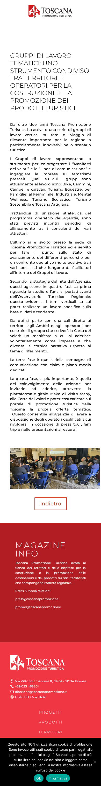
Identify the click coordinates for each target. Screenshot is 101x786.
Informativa (58, 778)
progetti (50, 712)
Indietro (50, 503)
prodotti (50, 722)
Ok (38, 778)
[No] (94, 761)
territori (51, 732)
